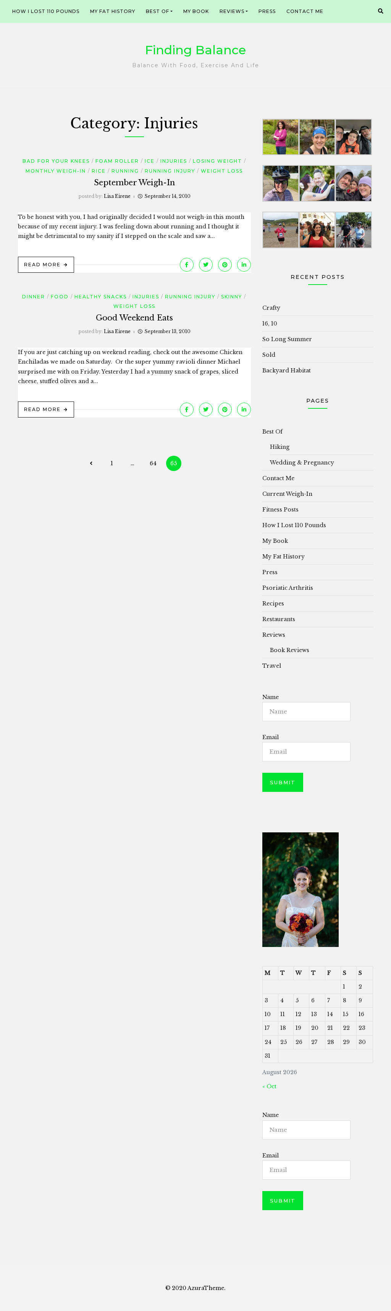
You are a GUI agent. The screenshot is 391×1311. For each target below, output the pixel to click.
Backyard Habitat (286, 370)
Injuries (173, 161)
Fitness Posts (280, 509)
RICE (99, 171)
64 (153, 463)
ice (150, 161)
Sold (268, 354)
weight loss (222, 171)
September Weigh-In (134, 182)
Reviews (232, 11)
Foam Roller (117, 161)
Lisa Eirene (117, 196)
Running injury (170, 171)
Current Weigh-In (287, 493)
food (60, 296)
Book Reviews (289, 650)
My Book (196, 11)
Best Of (157, 11)
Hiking (279, 446)
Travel (271, 665)
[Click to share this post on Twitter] (206, 265)
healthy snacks (100, 296)
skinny (231, 296)
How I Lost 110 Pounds (45, 11)
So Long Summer (287, 339)
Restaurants (278, 619)
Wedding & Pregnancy (302, 462)
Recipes (273, 603)
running (125, 171)
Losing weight (217, 161)
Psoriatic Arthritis (287, 587)
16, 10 (269, 323)
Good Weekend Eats (134, 317)
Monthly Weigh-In (56, 171)
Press (267, 11)
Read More (42, 264)
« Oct (269, 1086)
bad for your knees (56, 161)
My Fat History (112, 11)
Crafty (271, 307)
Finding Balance (195, 49)
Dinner (33, 296)
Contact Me (304, 11)
